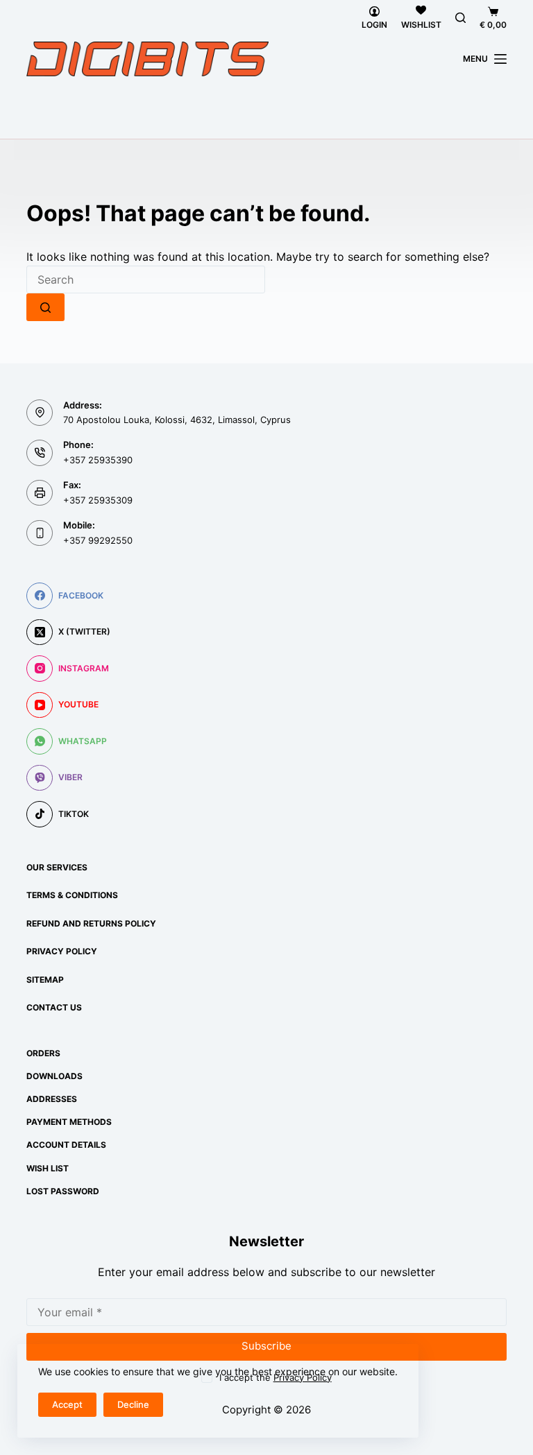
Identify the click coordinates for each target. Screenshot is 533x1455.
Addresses (51, 1099)
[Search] (460, 17)
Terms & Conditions (72, 895)
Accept (67, 1404)
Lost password (62, 1191)
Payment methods (69, 1122)
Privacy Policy (61, 951)
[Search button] (45, 307)
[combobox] (145, 279)
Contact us (54, 1007)
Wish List (47, 1168)
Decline (133, 1404)
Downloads (54, 1076)
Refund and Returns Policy (91, 923)
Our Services (56, 867)
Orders (43, 1053)
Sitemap (45, 979)
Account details (66, 1144)
